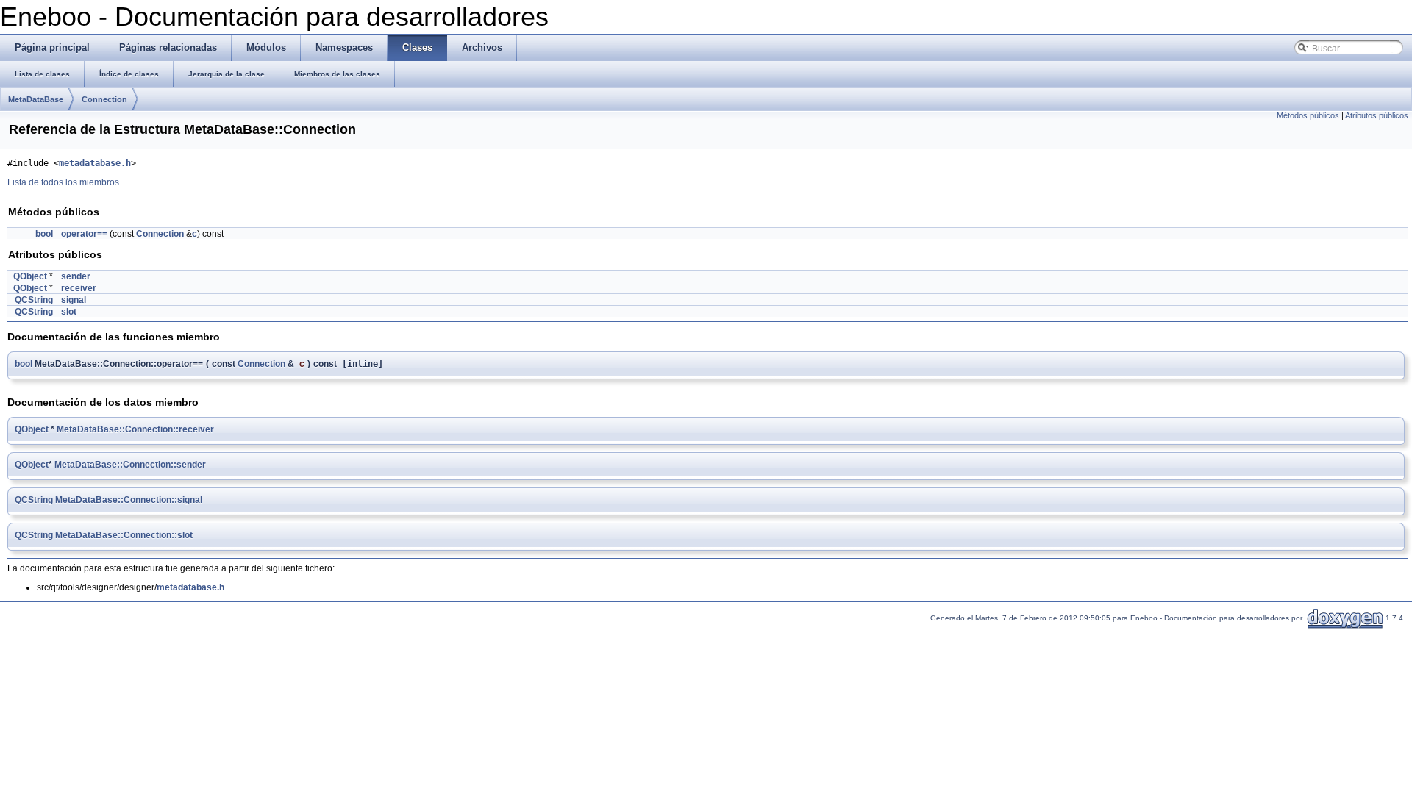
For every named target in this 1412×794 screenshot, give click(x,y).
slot (68, 312)
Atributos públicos (1376, 115)
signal (73, 300)
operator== (84, 234)
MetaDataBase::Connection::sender (130, 464)
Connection (104, 99)
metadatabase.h (95, 163)
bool (44, 234)
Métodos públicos (1308, 115)
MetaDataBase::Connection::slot (124, 535)
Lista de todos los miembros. (64, 182)
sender (75, 276)
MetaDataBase (35, 99)
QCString (34, 300)
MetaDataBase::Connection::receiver (135, 429)
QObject (30, 276)
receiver (78, 288)
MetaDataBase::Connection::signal (128, 500)
